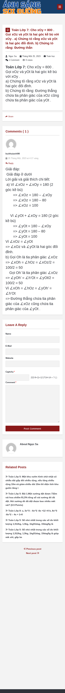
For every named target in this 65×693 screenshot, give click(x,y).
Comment (11, 382)
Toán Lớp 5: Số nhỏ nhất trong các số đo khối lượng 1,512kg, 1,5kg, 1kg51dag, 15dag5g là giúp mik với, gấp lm (32, 533)
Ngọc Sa (13, 56)
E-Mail (9, 346)
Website (9, 358)
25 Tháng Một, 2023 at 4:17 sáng (23, 158)
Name (8, 334)
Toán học (51, 56)
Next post (31, 553)
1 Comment (14, 60)
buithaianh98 (13, 153)
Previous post (33, 549)
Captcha (10, 372)
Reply (11, 163)
